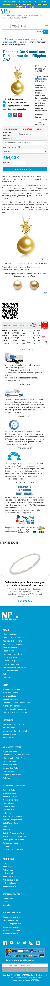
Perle (5, 863)
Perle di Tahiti (8, 870)
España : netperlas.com (12, 924)
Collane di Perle (9, 790)
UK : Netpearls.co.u (10, 934)
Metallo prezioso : (10, 147)
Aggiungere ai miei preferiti (18, 106)
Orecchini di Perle (9, 793)
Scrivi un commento (15, 99)
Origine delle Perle (10, 751)
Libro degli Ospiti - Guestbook (14, 709)
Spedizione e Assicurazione (13, 724)
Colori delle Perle (9, 761)
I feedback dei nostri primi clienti (15, 712)
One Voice (7, 905)
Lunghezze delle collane (12, 775)
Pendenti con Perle (10, 797)
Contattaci (7, 677)
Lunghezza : (8, 138)
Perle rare (6, 830)
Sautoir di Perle (8, 806)
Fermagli (6, 846)
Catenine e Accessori (11, 843)
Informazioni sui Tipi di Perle (14, 758)
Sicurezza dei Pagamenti (12, 641)
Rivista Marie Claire (10, 693)
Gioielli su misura (9, 734)
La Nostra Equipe (9, 661)
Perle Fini (6, 778)
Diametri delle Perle (10, 768)
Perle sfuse (7, 813)
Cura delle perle (9, 728)
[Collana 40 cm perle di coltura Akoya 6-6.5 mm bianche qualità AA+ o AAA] (25, 564)
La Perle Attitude (9, 696)
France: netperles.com (11, 917)
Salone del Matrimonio (11, 706)
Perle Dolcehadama (10, 883)
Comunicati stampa (10, 699)
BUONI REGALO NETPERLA (13, 850)
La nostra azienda (10, 657)
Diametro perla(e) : (7, 134)
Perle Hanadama (9, 886)
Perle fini (6, 826)
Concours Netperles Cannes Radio (16, 703)
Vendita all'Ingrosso (10, 648)
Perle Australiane (9, 873)
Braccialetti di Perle (10, 800)
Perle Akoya (7, 867)
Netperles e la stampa (11, 689)
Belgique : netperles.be (11, 930)
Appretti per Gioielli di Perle (13, 840)
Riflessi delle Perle (10, 765)
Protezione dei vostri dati (12, 654)
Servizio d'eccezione (10, 671)
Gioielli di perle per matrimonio (14, 836)
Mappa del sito (8, 651)
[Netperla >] (4, 39)
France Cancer (8, 898)
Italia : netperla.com (10, 920)
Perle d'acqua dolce (10, 880)
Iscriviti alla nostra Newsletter (20, 960)
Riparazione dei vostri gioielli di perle (17, 731)
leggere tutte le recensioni (18, 102)
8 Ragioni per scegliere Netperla (15, 667)
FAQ (4, 674)
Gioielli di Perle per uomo (12, 820)
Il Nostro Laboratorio (11, 664)
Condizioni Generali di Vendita (14, 638)
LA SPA (5, 902)
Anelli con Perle (8, 810)
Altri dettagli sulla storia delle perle (16, 755)
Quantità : (7, 163)
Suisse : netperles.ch (11, 927)
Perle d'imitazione (9, 771)
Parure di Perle (8, 803)
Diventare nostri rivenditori (13, 644)
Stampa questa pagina (17, 109)
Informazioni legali (10, 634)
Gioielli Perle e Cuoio (10, 823)
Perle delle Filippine (41, 80)
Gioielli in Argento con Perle (13, 833)
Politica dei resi (8, 738)
